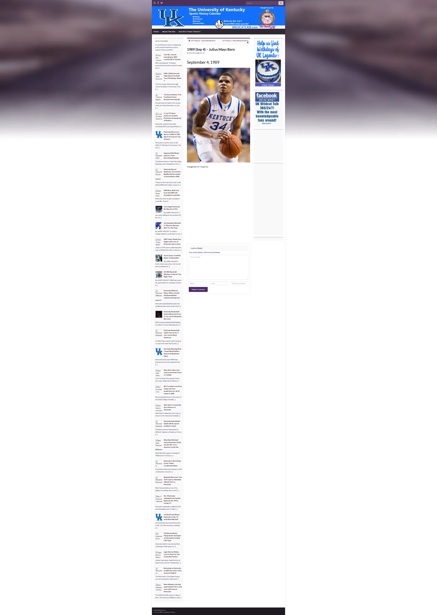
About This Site (168, 31)
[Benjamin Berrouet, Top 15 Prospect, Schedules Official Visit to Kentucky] (159, 480)
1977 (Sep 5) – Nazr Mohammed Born (235, 41)
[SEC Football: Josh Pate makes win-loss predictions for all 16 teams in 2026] (159, 389)
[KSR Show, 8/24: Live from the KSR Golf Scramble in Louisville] (159, 193)
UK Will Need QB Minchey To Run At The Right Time (172, 274)
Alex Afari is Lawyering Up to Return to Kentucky (172, 407)
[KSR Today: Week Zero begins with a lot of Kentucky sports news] (159, 242)
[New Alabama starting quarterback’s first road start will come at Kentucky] (159, 587)
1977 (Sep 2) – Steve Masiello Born (203, 41)
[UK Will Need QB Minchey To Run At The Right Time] (159, 274)
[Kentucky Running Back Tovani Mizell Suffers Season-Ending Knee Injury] (159, 351)
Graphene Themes (169, 612)
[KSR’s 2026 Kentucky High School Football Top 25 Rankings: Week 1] (159, 76)
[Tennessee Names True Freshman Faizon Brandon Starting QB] (159, 97)
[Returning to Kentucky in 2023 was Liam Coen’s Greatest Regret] (159, 571)
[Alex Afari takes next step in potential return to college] (159, 372)
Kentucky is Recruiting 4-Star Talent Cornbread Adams (172, 463)
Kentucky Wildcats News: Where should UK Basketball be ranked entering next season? (167, 295)
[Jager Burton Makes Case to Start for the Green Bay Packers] (159, 554)
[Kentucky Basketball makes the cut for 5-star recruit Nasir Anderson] (159, 333)
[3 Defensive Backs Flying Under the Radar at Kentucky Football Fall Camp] (159, 536)
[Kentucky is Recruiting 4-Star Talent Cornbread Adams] (159, 463)
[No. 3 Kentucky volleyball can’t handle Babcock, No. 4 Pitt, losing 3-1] (159, 498)
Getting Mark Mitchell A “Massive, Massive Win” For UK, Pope (172, 225)
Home (156, 31)
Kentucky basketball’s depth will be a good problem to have (172, 423)
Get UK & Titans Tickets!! (190, 31)
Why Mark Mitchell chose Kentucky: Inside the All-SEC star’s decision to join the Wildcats (168, 444)
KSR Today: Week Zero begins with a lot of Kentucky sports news (172, 241)
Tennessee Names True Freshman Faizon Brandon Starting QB (172, 97)
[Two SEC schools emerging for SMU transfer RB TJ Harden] (159, 57)
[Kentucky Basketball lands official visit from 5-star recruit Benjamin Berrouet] (159, 314)
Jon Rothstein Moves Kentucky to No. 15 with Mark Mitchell (172, 517)
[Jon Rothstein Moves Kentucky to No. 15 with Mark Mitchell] (159, 517)
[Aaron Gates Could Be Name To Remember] (159, 258)
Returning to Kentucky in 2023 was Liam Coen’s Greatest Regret (173, 570)
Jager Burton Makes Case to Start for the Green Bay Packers (172, 554)
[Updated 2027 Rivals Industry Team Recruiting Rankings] (159, 156)
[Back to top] (432, 610)
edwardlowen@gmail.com (197, 53)
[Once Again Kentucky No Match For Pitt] (159, 209)
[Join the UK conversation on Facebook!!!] (158, 2)
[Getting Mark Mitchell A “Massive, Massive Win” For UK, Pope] (159, 225)
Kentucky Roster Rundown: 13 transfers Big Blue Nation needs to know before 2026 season (168, 174)
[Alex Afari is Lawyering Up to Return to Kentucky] (159, 407)
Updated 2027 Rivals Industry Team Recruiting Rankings (171, 155)
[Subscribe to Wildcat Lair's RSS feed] (155, 2)
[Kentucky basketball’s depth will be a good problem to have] (159, 424)
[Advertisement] (218, 187)
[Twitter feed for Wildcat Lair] (161, 2)
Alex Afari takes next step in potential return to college (173, 372)
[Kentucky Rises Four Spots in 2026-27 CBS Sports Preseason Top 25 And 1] (159, 134)
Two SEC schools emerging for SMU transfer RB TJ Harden (172, 57)
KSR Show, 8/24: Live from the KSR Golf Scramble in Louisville (172, 192)
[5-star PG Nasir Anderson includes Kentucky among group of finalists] (159, 116)
